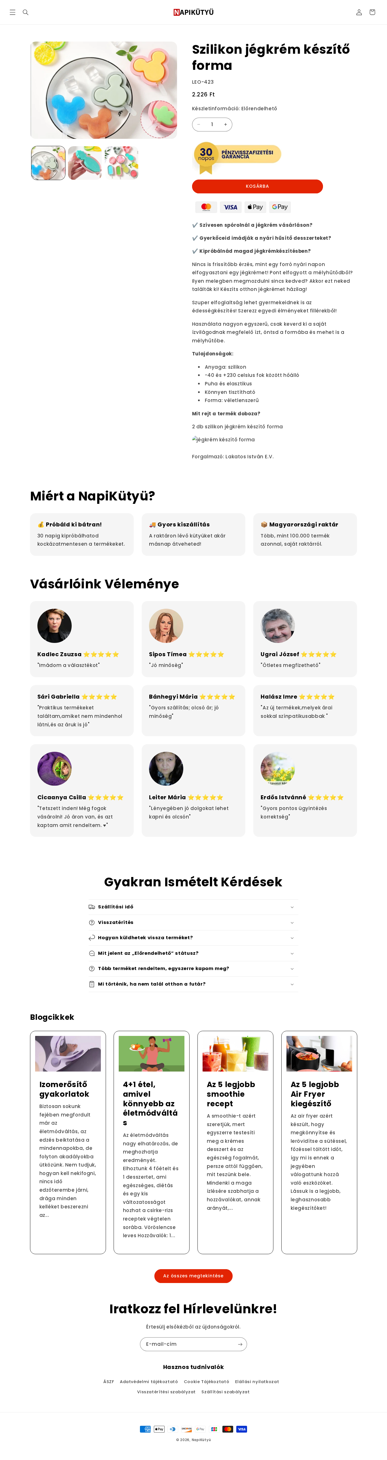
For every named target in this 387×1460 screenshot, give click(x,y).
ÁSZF (108, 1382)
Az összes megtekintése (193, 1276)
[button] (12, 12)
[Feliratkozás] (240, 1344)
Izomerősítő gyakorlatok (64, 1089)
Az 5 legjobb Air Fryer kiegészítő (314, 1094)
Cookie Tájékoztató (206, 1382)
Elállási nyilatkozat (257, 1382)
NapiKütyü (201, 1440)
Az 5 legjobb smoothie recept (231, 1094)
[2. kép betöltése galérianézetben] (85, 163)
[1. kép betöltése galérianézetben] (48, 163)
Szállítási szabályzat (225, 1392)
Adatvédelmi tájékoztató (149, 1382)
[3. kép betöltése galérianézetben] (122, 163)
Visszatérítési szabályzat (166, 1392)
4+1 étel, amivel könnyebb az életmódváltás (150, 1104)
